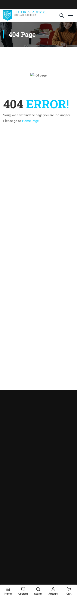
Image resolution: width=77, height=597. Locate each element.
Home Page (30, 121)
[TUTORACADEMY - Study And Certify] (25, 15)
